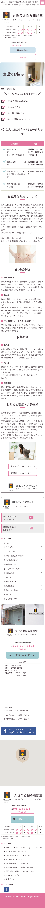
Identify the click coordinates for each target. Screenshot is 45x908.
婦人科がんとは (10, 564)
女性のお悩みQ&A (11, 560)
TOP (2, 89)
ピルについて (9, 594)
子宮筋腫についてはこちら (21, 473)
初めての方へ (9, 547)
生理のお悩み (9, 586)
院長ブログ (10, 879)
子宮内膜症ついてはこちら (21, 466)
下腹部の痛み (9, 573)
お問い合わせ (23, 50)
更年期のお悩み (10, 582)
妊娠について (9, 577)
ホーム (6, 543)
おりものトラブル (11, 599)
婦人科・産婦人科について (14, 556)
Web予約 (23, 57)
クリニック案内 (10, 551)
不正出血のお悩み (11, 590)
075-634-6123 (16, 46)
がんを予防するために (12, 569)
